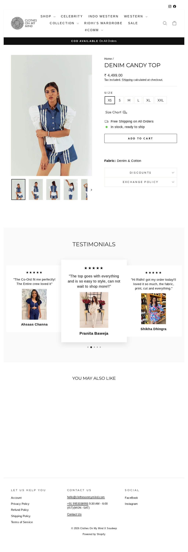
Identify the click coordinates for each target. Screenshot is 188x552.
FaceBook (131, 497)
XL (148, 100)
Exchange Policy (141, 182)
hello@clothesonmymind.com (86, 497)
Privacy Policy (20, 503)
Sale (133, 23)
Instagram (131, 503)
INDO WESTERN (103, 16)
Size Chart (113, 112)
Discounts (141, 172)
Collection (63, 23)
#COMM (92, 30)
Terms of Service (22, 522)
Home (108, 58)
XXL (161, 100)
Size (108, 92)
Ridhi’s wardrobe (103, 23)
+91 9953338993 (77, 503)
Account (16, 497)
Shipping (127, 79)
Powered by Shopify (94, 534)
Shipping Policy (21, 516)
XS (110, 100)
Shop (47, 16)
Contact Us (74, 514)
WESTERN (134, 16)
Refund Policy (20, 509)
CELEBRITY (72, 16)
